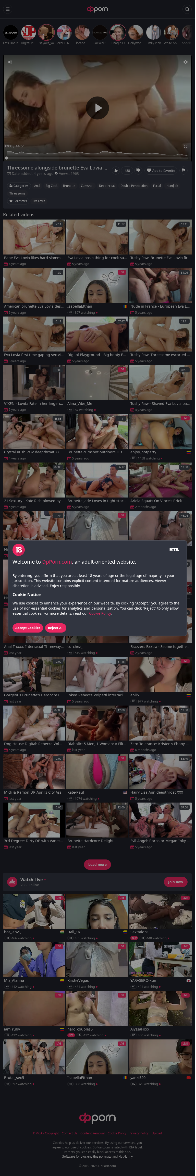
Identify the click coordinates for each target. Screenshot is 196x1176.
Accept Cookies (27, 627)
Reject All (56, 627)
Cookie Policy (100, 613)
